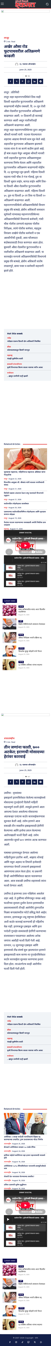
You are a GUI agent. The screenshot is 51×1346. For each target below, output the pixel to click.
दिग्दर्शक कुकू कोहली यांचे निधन (30, 651)
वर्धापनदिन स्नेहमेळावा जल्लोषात (16, 504)
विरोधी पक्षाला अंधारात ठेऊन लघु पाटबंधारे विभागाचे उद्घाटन (23, 494)
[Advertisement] (25, 298)
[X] (16, 81)
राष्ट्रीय (20, 621)
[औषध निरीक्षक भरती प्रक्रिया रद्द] (9, 637)
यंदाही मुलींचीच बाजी (15, 359)
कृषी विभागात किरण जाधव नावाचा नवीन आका (25, 367)
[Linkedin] (34, 81)
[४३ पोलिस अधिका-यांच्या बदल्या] (9, 664)
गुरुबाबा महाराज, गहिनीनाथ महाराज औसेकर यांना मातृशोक (24, 473)
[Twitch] (28, 1342)
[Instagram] (16, 1342)
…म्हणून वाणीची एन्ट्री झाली (17, 376)
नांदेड (9, 338)
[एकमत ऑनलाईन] (17, 64)
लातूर (6, 38)
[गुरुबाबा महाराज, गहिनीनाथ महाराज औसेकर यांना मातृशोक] (25, 459)
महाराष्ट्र (9, 356)
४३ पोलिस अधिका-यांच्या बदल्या (30, 665)
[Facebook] (10, 81)
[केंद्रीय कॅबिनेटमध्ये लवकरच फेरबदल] (9, 623)
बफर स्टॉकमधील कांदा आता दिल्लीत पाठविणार (31, 610)
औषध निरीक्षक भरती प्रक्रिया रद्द (30, 638)
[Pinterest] (22, 81)
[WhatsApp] (28, 81)
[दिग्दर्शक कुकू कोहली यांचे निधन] (9, 651)
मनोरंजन (10, 373)
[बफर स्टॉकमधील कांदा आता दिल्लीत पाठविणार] (9, 610)
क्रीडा (9, 347)
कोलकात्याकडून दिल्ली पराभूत (18, 350)
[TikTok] (22, 1342)
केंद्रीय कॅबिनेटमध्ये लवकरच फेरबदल (31, 624)
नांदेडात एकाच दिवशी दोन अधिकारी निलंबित (23, 341)
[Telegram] (40, 81)
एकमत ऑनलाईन (29, 64)
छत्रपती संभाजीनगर (14, 364)
